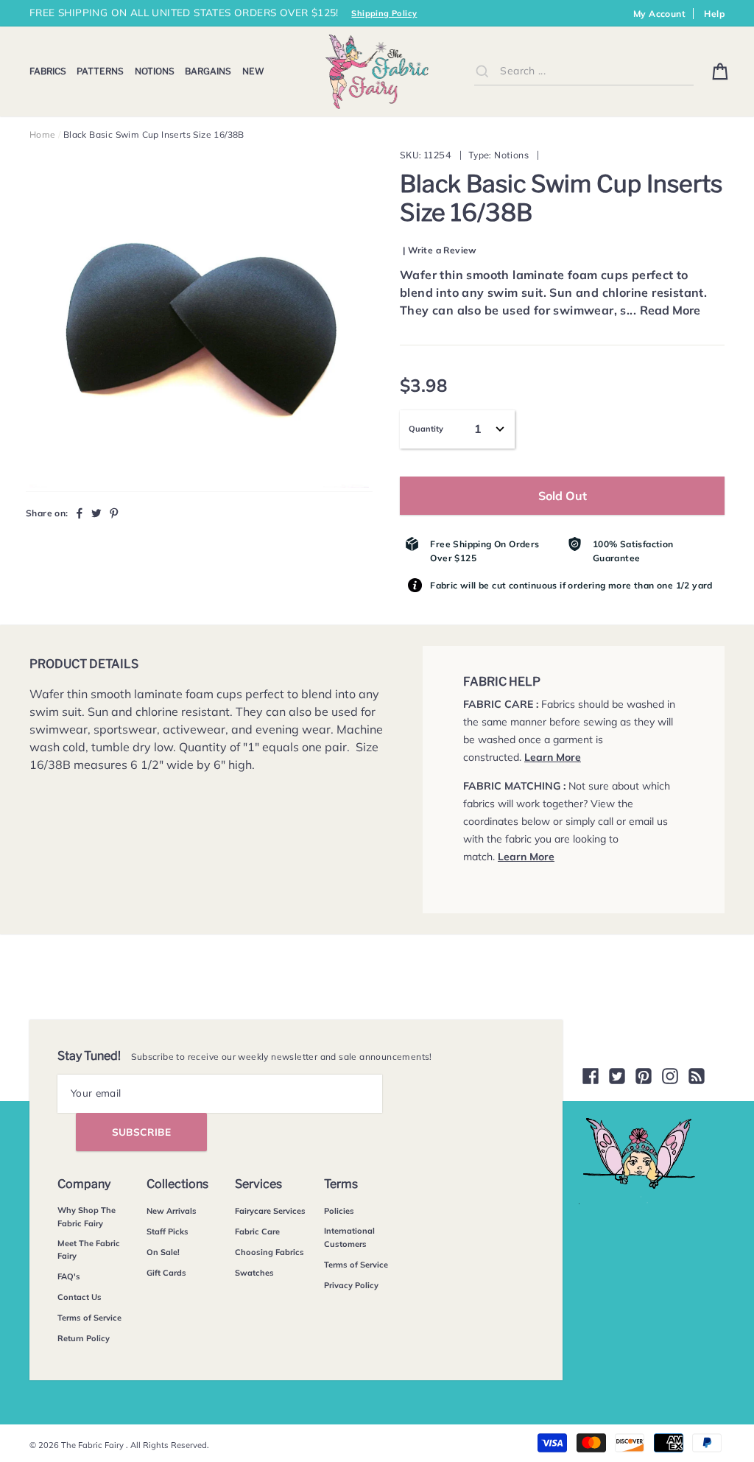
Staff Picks (167, 1231)
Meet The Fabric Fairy (88, 1250)
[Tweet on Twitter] (96, 512)
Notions (155, 71)
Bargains (208, 71)
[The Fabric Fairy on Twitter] (617, 1076)
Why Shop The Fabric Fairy (86, 1217)
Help (714, 13)
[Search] (482, 70)
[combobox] (584, 71)
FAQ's (68, 1276)
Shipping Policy (384, 13)
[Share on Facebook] (79, 512)
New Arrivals (172, 1211)
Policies (339, 1211)
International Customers (349, 1237)
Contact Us (79, 1297)
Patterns (100, 71)
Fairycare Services (270, 1211)
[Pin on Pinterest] (114, 512)
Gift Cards (166, 1273)
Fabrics (47, 71)
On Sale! (163, 1252)
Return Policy (83, 1338)
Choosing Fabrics (269, 1252)
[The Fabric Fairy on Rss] (696, 1076)
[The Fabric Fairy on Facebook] (590, 1076)
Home (42, 134)
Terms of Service (89, 1317)
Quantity (426, 429)
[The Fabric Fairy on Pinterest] (643, 1076)
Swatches (254, 1273)
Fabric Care (257, 1231)
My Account (659, 13)
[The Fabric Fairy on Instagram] (670, 1076)
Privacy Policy (351, 1285)
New (253, 71)
